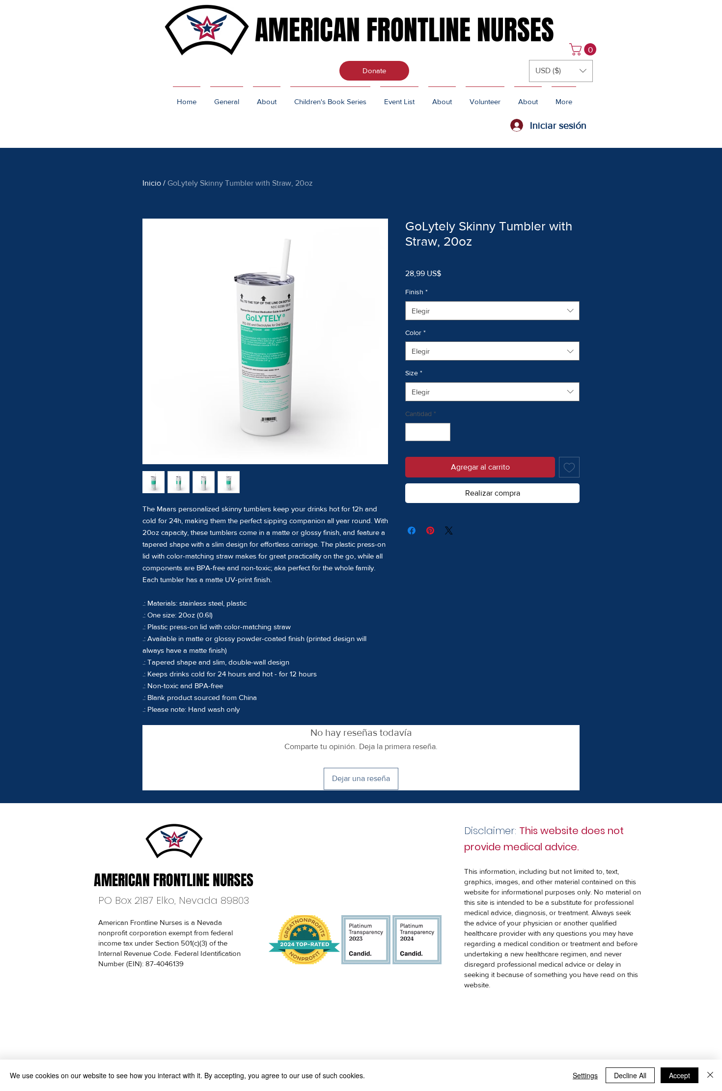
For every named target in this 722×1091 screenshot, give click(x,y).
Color (415, 332)
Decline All (630, 1075)
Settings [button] (585, 1075)
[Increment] (443, 432)
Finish (416, 292)
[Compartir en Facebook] (411, 530)
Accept (679, 1075)
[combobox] (492, 310)
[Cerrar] (710, 1075)
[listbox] (561, 71)
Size (413, 373)
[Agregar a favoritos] (569, 467)
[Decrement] (413, 432)
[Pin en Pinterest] (430, 530)
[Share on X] (449, 530)
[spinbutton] (428, 432)
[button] (584, 49)
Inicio (151, 183)
